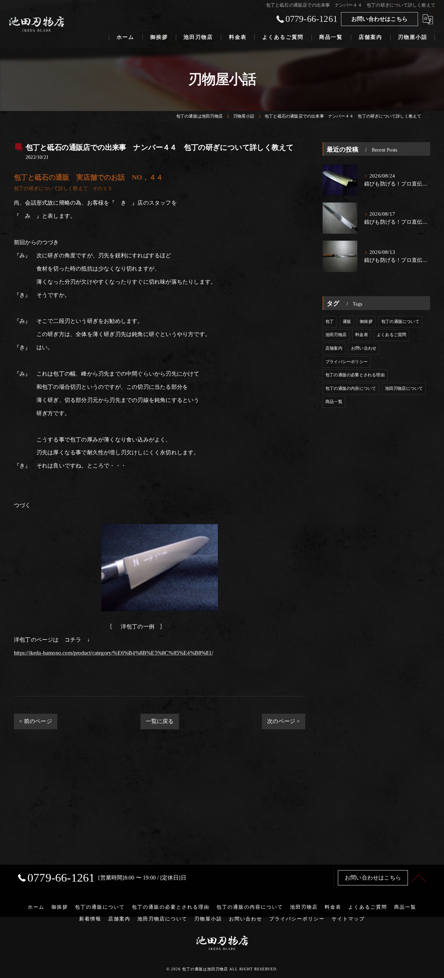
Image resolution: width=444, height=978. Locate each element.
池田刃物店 (336, 334)
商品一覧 (333, 401)
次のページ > (283, 721)
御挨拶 (366, 321)
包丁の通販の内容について (350, 388)
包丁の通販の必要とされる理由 (355, 374)
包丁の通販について (400, 321)
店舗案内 (333, 348)
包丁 (329, 321)
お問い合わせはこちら (379, 19)
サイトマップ (348, 918)
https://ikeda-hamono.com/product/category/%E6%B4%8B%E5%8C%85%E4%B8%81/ (113, 653)
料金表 (361, 334)
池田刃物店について (404, 388)
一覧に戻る (160, 721)
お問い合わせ (363, 348)
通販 (347, 321)
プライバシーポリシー (346, 361)
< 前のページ (35, 721)
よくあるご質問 (391, 334)
